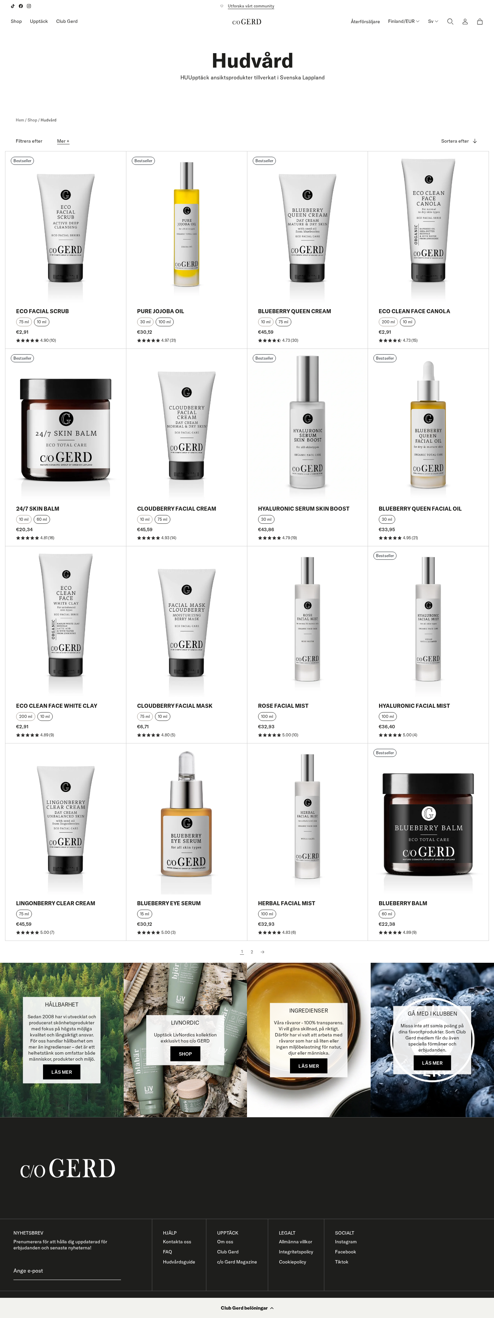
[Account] (465, 21)
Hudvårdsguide (179, 1262)
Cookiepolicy (292, 1262)
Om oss (225, 1242)
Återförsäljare (365, 22)
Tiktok (341, 1262)
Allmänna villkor (295, 1242)
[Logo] (247, 21)
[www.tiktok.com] (13, 6)
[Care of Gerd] (252, 1168)
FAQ (167, 1252)
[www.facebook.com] (21, 6)
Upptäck (39, 21)
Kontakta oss (177, 1242)
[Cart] (480, 21)
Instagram (346, 1242)
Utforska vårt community (251, 5)
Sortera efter (455, 141)
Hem (20, 119)
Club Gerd (67, 21)
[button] (247, 1308)
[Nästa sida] (262, 952)
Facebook (345, 1252)
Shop (16, 21)
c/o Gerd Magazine (237, 1262)
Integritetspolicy (296, 1252)
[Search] (450, 21)
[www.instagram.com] (29, 6)
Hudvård (48, 119)
